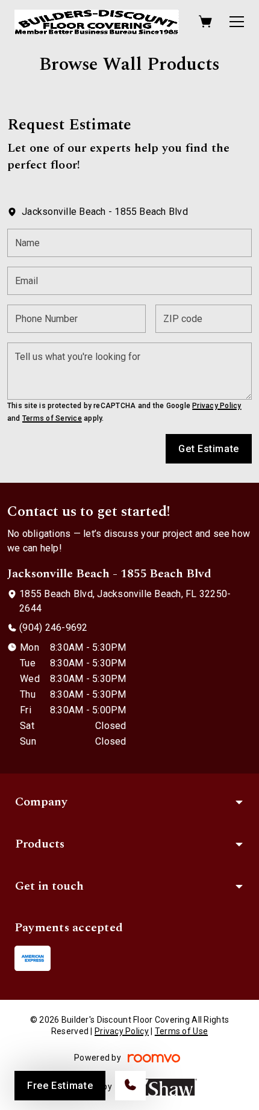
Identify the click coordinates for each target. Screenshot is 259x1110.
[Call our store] (130, 1085)
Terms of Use (181, 1031)
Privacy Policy (216, 406)
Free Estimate (60, 1085)
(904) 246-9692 (53, 627)
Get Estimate (208, 448)
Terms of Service (52, 418)
